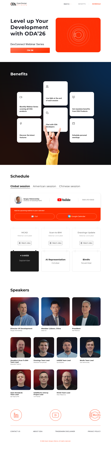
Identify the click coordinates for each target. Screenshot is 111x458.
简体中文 (67, 4)
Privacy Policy (94, 431)
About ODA (37, 431)
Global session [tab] (20, 186)
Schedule (96, 4)
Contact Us (15, 431)
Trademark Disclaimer (65, 431)
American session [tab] (44, 186)
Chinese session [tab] (69, 186)
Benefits (82, 4)
